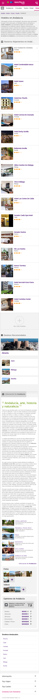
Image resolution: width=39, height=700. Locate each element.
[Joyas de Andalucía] (6, 592)
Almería (5, 353)
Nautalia (3, 13)
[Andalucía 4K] (17, 592)
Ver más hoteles (20, 326)
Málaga (13, 370)
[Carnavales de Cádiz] (6, 582)
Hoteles (8, 13)
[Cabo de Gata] (12, 576)
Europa (12, 13)
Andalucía (23, 13)
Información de (27, 563)
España (17, 13)
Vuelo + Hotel (29, 8)
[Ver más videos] (23, 589)
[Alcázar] (6, 576)
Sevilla (13, 379)
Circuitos (18, 8)
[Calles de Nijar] (23, 576)
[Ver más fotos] (12, 579)
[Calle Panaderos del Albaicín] (17, 576)
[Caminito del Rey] (29, 576)
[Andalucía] (12, 592)
